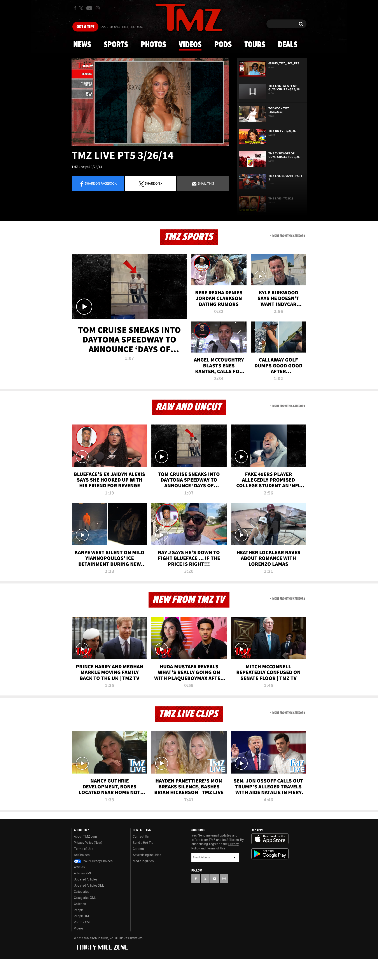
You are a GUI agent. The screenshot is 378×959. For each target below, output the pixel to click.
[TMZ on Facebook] (75, 8)
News (82, 45)
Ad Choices (82, 855)
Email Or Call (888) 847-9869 (121, 27)
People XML (82, 916)
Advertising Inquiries (147, 855)
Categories (81, 891)
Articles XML (83, 873)
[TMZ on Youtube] (89, 8)
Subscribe (234, 857)
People (79, 910)
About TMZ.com (85, 836)
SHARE (153, 183)
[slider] (150, 146)
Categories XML (85, 898)
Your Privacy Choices (97, 861)
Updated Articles (86, 879)
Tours (254, 45)
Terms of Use (83, 849)
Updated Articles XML (89, 885)
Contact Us (141, 836)
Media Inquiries (143, 861)
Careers (138, 849)
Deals (287, 45)
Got (85, 27)
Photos (153, 45)
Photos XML (82, 922)
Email (205, 183)
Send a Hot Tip (143, 842)
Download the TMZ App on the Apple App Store (270, 838)
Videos (190, 45)
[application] (150, 102)
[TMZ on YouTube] (214, 878)
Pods (223, 45)
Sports (116, 45)
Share (101, 183)
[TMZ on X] (82, 8)
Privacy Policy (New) (88, 842)
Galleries (80, 904)
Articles (79, 867)
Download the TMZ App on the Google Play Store (270, 853)
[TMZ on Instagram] (97, 8)
